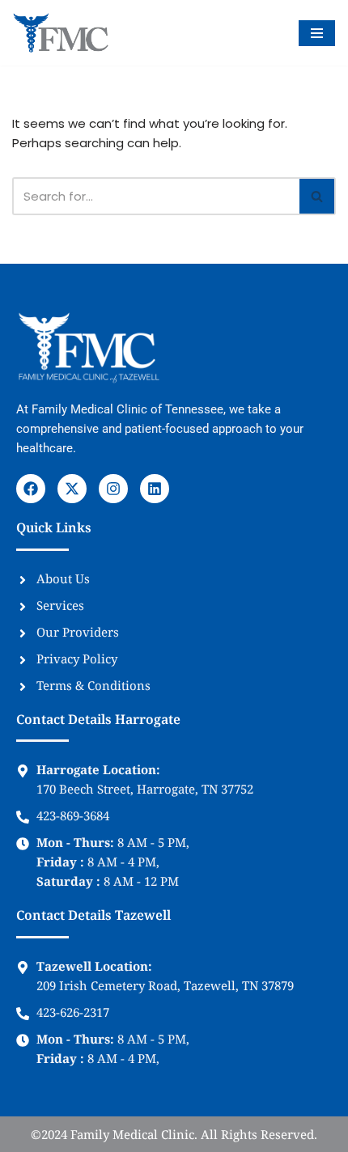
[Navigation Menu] (317, 33)
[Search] (317, 196)
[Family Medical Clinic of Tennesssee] (60, 32)
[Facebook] (30, 488)
